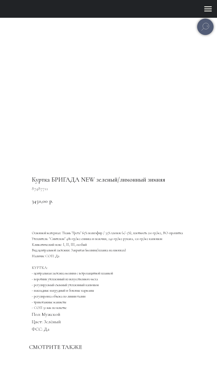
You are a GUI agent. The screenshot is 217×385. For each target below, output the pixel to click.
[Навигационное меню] (208, 9)
